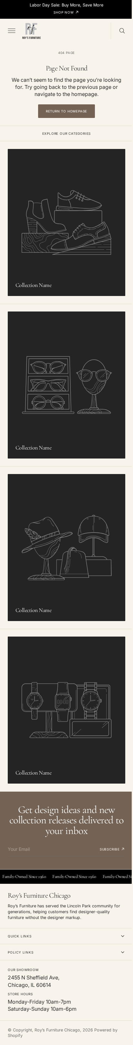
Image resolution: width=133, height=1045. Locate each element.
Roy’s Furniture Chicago (57, 1030)
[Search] (117, 30)
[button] (11, 30)
